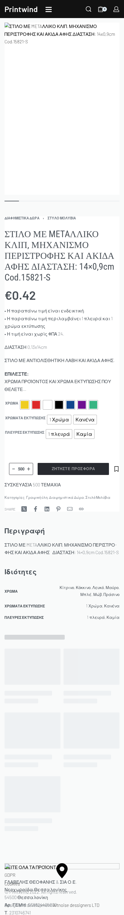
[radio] (24, 404)
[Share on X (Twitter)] (24, 509)
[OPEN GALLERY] (62, 109)
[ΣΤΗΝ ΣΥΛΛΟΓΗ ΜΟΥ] (116, 469)
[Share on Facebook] (35, 509)
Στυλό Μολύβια (62, 218)
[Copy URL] (81, 509)
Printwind (21, 9)
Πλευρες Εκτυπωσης (24, 432)
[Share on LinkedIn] (47, 509)
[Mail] (70, 509)
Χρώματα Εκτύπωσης (25, 418)
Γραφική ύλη (37, 497)
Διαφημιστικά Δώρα (22, 218)
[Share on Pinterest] (58, 509)
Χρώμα (11, 403)
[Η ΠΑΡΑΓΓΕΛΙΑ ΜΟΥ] (116, 9)
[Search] (88, 9)
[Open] (48, 9)
